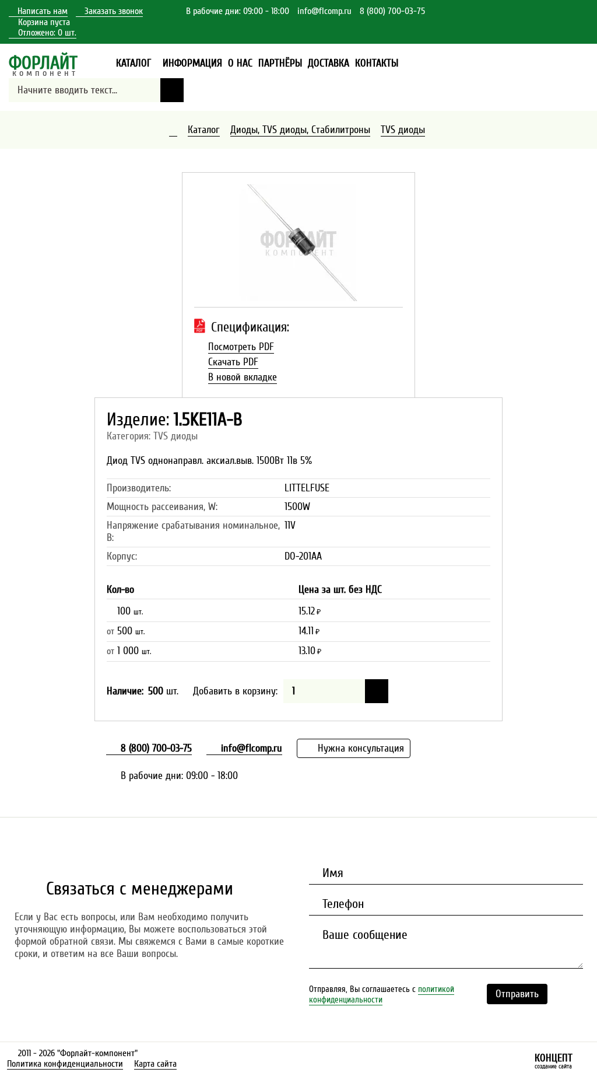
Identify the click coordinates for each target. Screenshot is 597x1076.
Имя (331, 873)
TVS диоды (403, 130)
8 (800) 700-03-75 (392, 11)
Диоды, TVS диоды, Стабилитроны (300, 130)
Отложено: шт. (42, 33)
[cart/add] (376, 691)
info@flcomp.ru (324, 11)
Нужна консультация (359, 748)
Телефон (341, 903)
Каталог (204, 130)
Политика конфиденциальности (65, 1063)
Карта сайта (155, 1063)
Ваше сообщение (363, 934)
